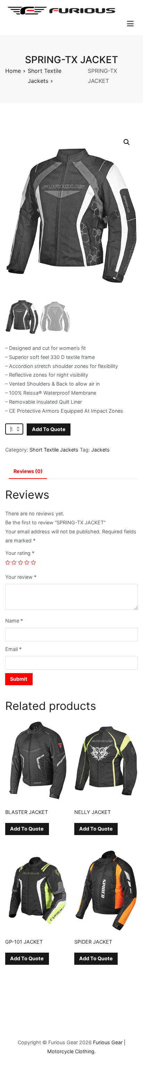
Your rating (19, 553)
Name (14, 621)
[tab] (28, 471)
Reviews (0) (28, 471)
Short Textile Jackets (54, 450)
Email (13, 649)
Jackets (100, 450)
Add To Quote (49, 429)
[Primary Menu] (130, 23)
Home (13, 70)
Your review (20, 577)
